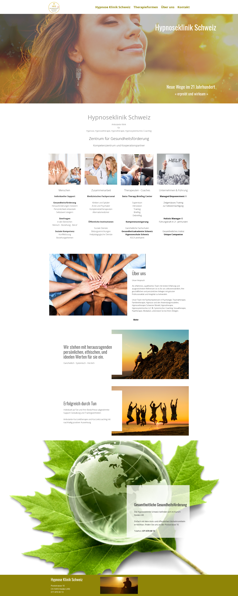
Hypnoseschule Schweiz (137, 234)
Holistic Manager (172, 218)
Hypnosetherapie (139, 305)
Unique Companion (173, 234)
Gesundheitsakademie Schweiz (137, 231)
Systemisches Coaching (163, 308)
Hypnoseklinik (174, 27)
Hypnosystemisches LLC (141, 308)
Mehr (136, 319)
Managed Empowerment (172, 196)
